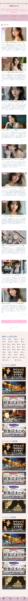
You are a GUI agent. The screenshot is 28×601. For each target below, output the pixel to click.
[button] (25, 314)
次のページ (14, 321)
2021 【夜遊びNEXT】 (14, 596)
